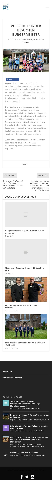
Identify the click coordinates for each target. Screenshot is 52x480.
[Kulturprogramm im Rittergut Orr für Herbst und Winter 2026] (6, 416)
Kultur (30, 420)
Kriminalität (25, 455)
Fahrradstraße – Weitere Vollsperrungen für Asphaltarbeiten (29, 427)
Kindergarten (32, 39)
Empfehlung (14, 446)
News (41, 39)
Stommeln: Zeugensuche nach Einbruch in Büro (24, 269)
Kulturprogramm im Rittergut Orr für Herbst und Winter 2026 (29, 416)
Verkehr (38, 408)
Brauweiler (38, 444)
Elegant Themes (25, 470)
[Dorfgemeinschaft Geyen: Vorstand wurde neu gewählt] (26, 214)
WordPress (26, 473)
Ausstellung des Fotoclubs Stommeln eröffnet (22, 306)
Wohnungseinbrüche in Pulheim (24, 452)
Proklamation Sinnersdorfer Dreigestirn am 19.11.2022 (25, 344)
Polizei (36, 455)
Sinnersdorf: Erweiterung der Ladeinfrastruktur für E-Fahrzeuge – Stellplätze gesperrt (25, 403)
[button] (12, 79)
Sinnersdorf (30, 408)
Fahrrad (24, 431)
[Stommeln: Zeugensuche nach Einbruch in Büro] (26, 251)
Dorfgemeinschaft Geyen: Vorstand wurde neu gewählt (24, 231)
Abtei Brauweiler (27, 444)
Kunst (34, 420)
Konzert (24, 420)
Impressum (7, 371)
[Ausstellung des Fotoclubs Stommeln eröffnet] (26, 289)
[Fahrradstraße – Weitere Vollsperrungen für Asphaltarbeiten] (6, 428)
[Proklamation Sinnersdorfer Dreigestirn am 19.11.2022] (26, 326)
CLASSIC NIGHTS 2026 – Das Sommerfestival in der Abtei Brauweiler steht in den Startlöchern (29, 439)
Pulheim (25, 42)
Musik (39, 420)
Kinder (23, 39)
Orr (48, 420)
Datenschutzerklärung (12, 378)
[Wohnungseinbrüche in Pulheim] (6, 454)
